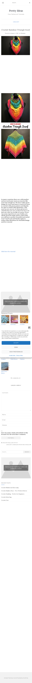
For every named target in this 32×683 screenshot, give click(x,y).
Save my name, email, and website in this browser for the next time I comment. (14, 433)
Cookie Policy (12, 355)
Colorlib (15, 678)
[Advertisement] (16, 76)
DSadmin (23, 33)
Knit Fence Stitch (4, 372)
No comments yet (15, 378)
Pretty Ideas (16, 11)
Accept (16, 343)
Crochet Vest (5, 500)
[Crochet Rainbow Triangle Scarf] (15, 45)
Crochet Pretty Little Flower (23, 326)
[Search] (30, 3)
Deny (16, 347)
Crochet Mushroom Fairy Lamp (10, 487)
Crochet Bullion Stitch (10, 442)
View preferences (16, 352)
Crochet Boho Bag (6, 497)
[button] (29, 328)
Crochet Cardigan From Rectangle (18, 444)
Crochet (16, 22)
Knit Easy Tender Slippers (13, 326)
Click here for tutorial (8, 251)
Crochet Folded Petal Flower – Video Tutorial (5, 327)
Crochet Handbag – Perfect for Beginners (12, 494)
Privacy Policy (19, 355)
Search (27, 451)
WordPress (25, 678)
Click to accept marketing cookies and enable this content (16, 302)
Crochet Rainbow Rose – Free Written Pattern (14, 491)
